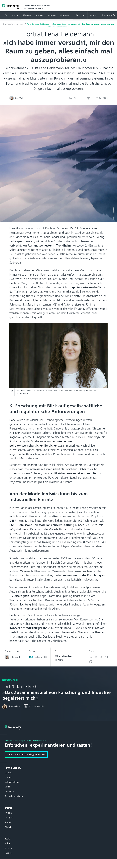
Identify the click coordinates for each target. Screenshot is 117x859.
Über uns (64, 15)
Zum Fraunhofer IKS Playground (24, 754)
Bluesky (8, 822)
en (84, 15)
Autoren (39, 15)
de (77, 15)
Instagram (9, 817)
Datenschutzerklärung (14, 796)
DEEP (12, 520)
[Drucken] (88, 98)
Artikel (15, 15)
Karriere (52, 15)
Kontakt (93, 15)
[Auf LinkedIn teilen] (70, 98)
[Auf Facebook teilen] (79, 98)
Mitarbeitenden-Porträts (63, 658)
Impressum (9, 791)
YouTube (8, 827)
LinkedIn (8, 813)
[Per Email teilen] (84, 98)
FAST (12, 525)
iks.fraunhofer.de (12, 782)
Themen (27, 15)
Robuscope (25, 525)
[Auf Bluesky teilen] (75, 98)
